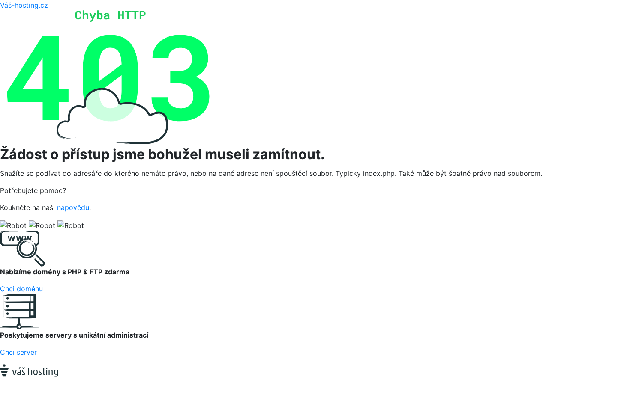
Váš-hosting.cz (24, 5)
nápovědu (73, 207)
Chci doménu (21, 289)
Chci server (18, 352)
